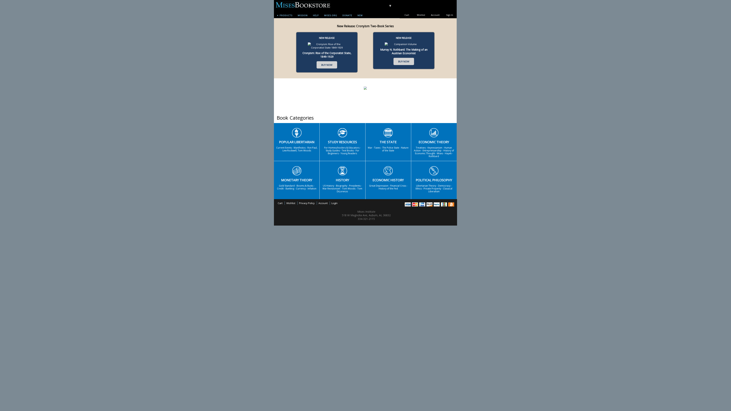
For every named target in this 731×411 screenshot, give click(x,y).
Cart (407, 15)
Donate (347, 15)
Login (334, 203)
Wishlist (421, 15)
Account (435, 15)
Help (316, 15)
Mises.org (330, 15)
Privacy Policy (307, 203)
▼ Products (284, 15)
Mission (303, 15)
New (360, 15)
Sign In (449, 15)
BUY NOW (326, 65)
